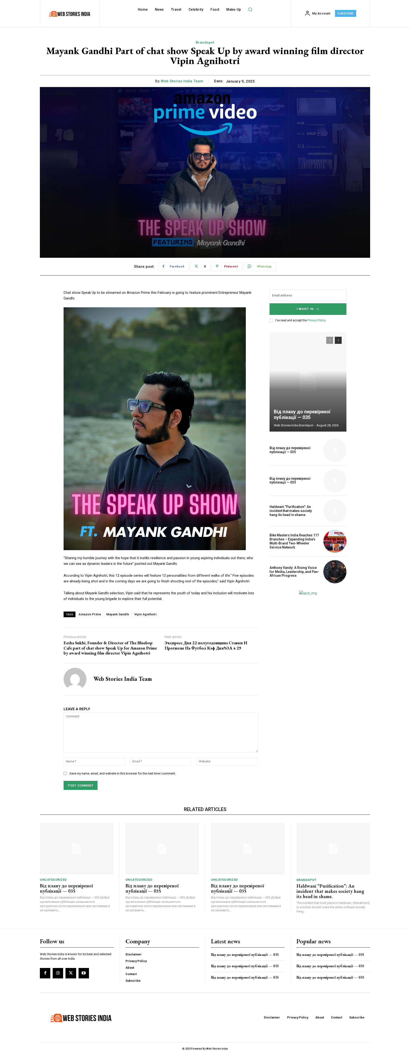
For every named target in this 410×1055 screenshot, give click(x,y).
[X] (70, 973)
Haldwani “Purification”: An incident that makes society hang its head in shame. (291, 511)
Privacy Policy (316, 320)
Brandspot (205, 42)
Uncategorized (53, 879)
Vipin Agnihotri (145, 614)
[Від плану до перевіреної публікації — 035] (308, 382)
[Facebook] (45, 973)
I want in (305, 309)
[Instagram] (58, 973)
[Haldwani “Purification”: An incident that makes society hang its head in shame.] (334, 510)
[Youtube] (84, 973)
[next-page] (338, 340)
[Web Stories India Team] (75, 679)
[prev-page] (329, 340)
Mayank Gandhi (117, 614)
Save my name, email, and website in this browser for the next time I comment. (123, 773)
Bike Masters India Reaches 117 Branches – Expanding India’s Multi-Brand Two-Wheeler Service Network (294, 541)
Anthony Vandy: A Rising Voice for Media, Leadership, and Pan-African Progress (294, 572)
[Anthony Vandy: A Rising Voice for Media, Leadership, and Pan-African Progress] (334, 571)
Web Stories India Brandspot (293, 425)
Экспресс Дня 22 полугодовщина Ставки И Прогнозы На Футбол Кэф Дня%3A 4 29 (206, 645)
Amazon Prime (90, 614)
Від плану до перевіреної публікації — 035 (302, 414)
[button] (250, 9)
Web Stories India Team (182, 81)
